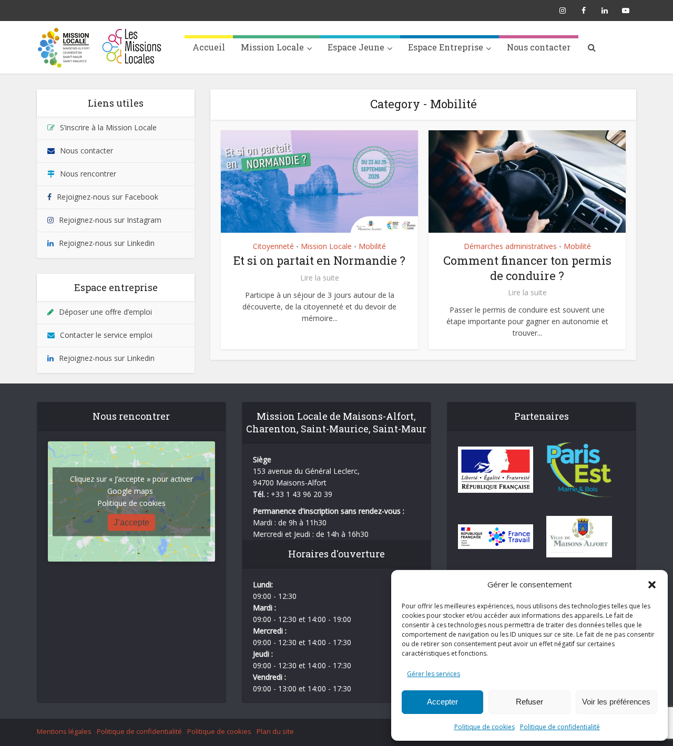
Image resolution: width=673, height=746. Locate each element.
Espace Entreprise (445, 47)
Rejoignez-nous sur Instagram (110, 220)
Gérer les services (433, 673)
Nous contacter (538, 47)
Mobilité (372, 246)
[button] (652, 584)
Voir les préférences (616, 701)
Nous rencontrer (88, 174)
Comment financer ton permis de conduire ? (527, 268)
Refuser (529, 701)
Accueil (208, 47)
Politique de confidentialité (560, 726)
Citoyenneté (273, 246)
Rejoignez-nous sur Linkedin (107, 243)
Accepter (442, 701)
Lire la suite (319, 278)
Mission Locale (272, 47)
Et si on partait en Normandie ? (319, 260)
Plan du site (275, 731)
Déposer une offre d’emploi (105, 312)
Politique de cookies (484, 726)
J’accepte (131, 521)
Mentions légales (64, 731)
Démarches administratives (510, 246)
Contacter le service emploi (106, 335)
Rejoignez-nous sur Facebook (107, 197)
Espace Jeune (356, 47)
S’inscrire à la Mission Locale (108, 127)
